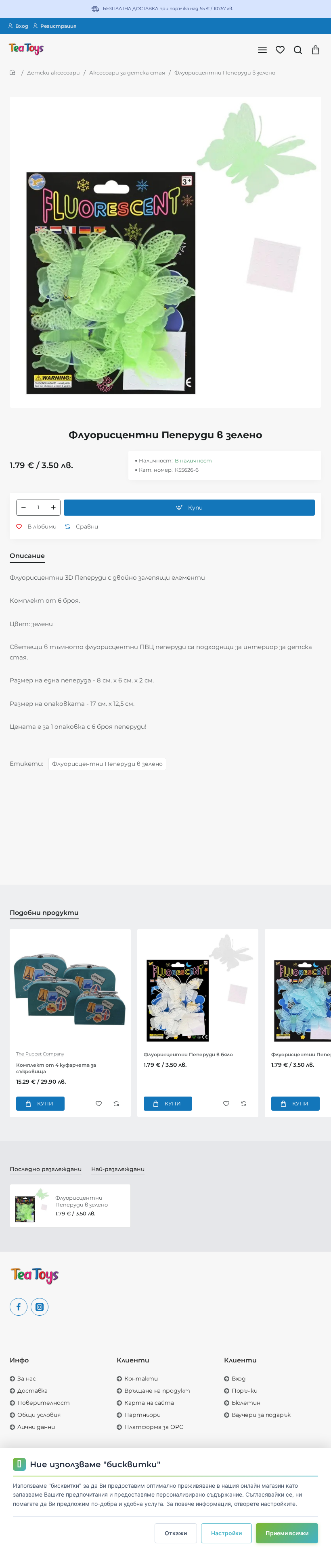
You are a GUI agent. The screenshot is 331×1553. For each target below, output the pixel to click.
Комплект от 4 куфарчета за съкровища (56, 1068)
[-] (23, 507)
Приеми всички (287, 1533)
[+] (53, 507)
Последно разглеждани (46, 1169)
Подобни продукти (44, 912)
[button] (189, 508)
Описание (27, 556)
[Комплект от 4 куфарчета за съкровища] (70, 989)
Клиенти (133, 1360)
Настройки (226, 1533)
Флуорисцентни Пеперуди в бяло (188, 1054)
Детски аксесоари (53, 72)
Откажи (176, 1533)
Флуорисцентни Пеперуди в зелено (107, 764)
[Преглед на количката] (316, 49)
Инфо (19, 1360)
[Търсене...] (298, 49)
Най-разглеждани (118, 1169)
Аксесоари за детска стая (127, 72)
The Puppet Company (40, 1053)
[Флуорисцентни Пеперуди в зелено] (31, 1206)
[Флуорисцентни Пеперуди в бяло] (197, 989)
